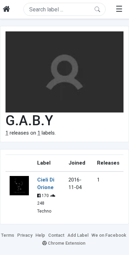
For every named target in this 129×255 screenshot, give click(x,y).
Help (40, 235)
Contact (56, 235)
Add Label (77, 235)
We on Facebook (109, 235)
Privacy (24, 235)
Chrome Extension (66, 243)
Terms (7, 235)
